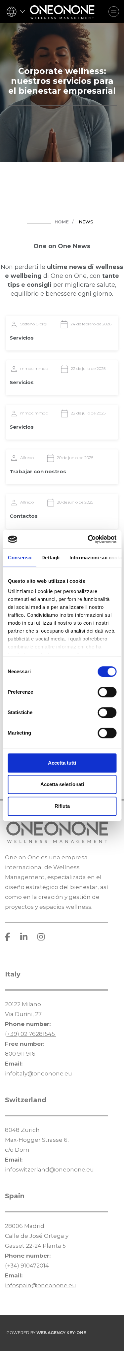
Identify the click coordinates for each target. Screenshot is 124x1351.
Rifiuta (62, 806)
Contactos (24, 516)
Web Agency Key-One (61, 1332)
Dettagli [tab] (50, 557)
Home (62, 221)
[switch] (107, 692)
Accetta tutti (62, 763)
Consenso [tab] (19, 557)
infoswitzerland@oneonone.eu (49, 1169)
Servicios (22, 338)
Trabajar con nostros (38, 472)
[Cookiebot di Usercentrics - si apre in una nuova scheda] (88, 539)
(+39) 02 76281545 (30, 1034)
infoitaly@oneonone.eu (38, 1073)
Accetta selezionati (62, 784)
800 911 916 (21, 1053)
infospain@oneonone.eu (40, 1285)
